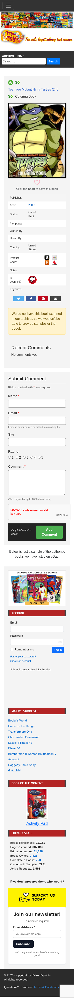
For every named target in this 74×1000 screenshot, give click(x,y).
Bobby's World (17, 720)
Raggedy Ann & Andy (22, 764)
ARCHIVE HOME (13, 56)
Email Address (24, 927)
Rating (13, 451)
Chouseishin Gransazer (23, 737)
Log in (58, 649)
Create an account (20, 661)
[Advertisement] (37, 690)
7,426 (33, 855)
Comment (16, 466)
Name (13, 396)
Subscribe (23, 944)
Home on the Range (21, 726)
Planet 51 (14, 748)
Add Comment (49, 532)
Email (13, 413)
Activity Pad (37, 823)
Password (16, 635)
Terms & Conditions (46, 987)
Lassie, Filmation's (20, 742)
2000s (32, 205)
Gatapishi (14, 770)
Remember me (24, 649)
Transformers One (20, 731)
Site (11, 434)
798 (38, 860)
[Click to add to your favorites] (37, 182)
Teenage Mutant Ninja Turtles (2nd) (33, 89)
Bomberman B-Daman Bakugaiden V (32, 753)
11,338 (38, 851)
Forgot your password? (23, 656)
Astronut (13, 759)
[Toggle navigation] (8, 6)
